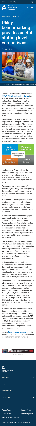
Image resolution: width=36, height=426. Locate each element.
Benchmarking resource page (19, 332)
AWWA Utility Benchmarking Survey (15, 96)
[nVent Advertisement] (18, 351)
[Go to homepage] (7, 369)
